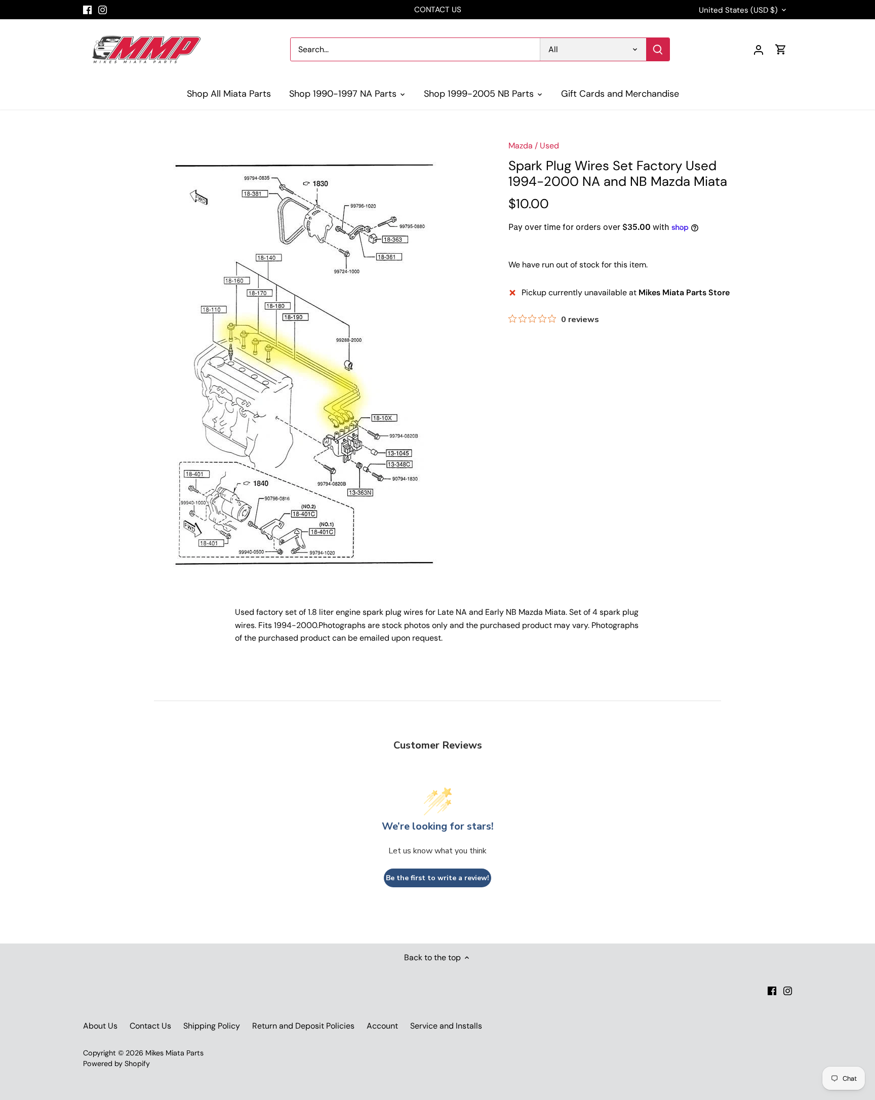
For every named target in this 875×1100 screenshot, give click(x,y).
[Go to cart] (781, 49)
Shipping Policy (211, 1025)
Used (549, 145)
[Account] (758, 49)
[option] (314, 357)
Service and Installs (446, 1025)
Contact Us (150, 1025)
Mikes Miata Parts (174, 1052)
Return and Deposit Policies (303, 1025)
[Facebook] (87, 9)
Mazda (520, 145)
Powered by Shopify (116, 1063)
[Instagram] (102, 9)
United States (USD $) (738, 10)
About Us (100, 1025)
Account (382, 1025)
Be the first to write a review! (437, 878)
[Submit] (657, 49)
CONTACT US (437, 10)
